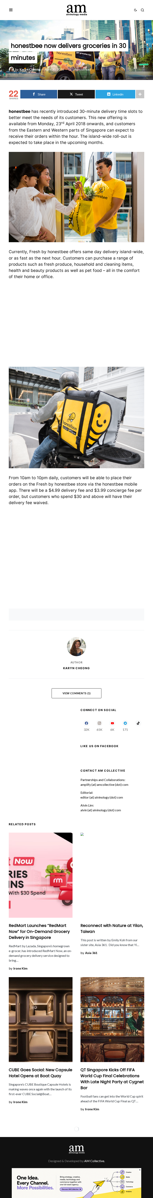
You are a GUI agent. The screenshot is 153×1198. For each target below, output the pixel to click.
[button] (11, 10)
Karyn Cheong (76, 668)
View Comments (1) (77, 693)
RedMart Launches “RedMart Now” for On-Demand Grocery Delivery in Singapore (39, 931)
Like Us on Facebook (99, 746)
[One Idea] (76, 1182)
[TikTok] (138, 725)
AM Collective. (94, 1161)
